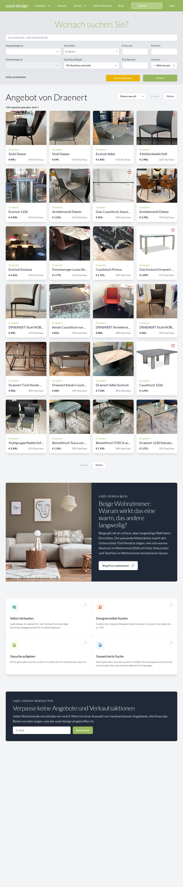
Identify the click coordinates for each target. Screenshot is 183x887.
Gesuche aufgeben (22, 656)
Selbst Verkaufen (102, 5)
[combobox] (89, 51)
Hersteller (69, 45)
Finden (160, 78)
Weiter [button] (170, 96)
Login (172, 5)
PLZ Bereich (129, 59)
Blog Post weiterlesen (115, 565)
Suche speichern (123, 78)
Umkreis (155, 59)
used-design (17, 5)
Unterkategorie (14, 59)
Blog (120, 5)
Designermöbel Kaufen (112, 618)
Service (78, 5)
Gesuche (62, 5)
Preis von (127, 45)
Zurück (155, 96)
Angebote (40, 5)
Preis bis (155, 45)
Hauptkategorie (14, 45)
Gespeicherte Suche (109, 656)
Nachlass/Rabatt (73, 59)
